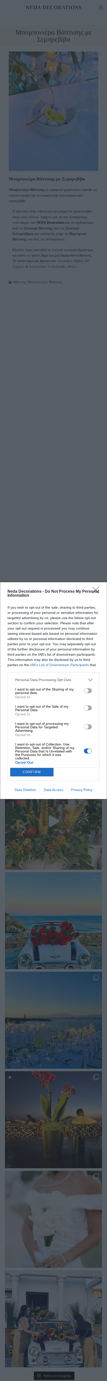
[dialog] (53, 690)
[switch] (88, 690)
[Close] (97, 591)
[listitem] (53, 680)
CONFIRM (32, 772)
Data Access (53, 790)
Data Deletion (25, 790)
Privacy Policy (82, 790)
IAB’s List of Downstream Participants (59, 665)
